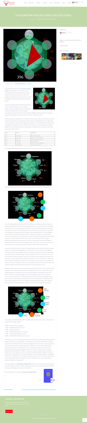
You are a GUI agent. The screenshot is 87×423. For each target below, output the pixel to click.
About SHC (31, 2)
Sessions (45, 2)
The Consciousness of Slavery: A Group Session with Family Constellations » (38, 389)
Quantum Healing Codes (24, 364)
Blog (63, 2)
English (76, 2)
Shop (50, 2)
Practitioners (56, 2)
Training (38, 2)
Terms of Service (51, 418)
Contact (69, 2)
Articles (29, 83)
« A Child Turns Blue (7, 389)
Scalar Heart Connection (20, 83)
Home (25, 2)
